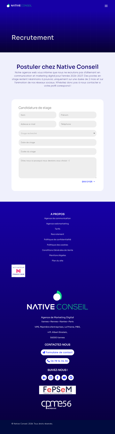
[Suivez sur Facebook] (57, 377)
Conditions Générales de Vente (57, 250)
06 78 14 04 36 (59, 360)
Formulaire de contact (59, 352)
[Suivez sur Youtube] (64, 377)
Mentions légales (57, 255)
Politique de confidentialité (57, 239)
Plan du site (57, 260)
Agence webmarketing (57, 223)
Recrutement (57, 234)
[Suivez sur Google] (71, 377)
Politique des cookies (57, 245)
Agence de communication (57, 218)
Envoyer (87, 182)
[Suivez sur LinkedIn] (44, 377)
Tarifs (57, 229)
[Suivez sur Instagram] (51, 377)
